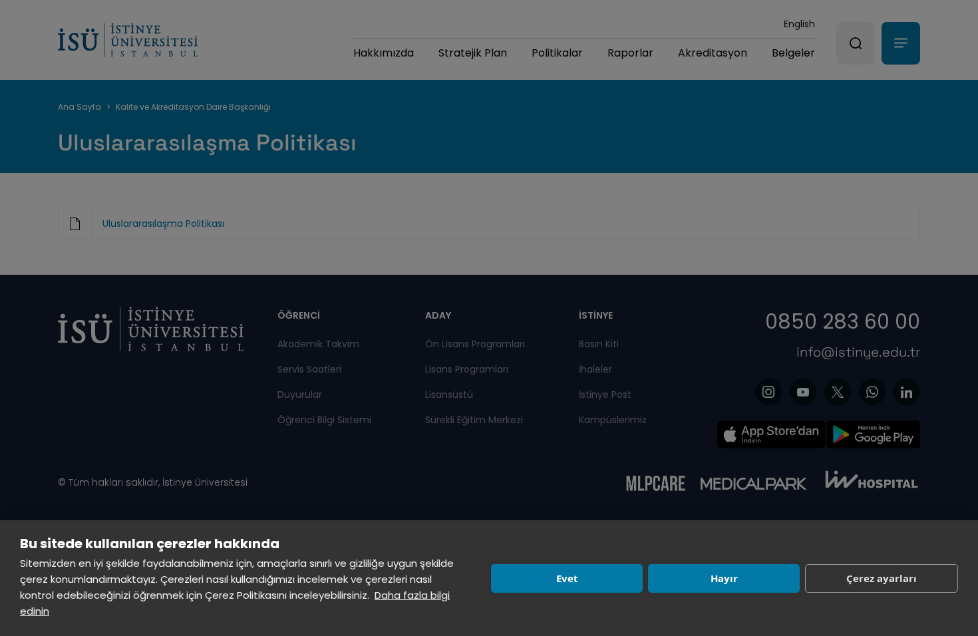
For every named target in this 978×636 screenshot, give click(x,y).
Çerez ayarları (881, 578)
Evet (567, 578)
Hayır (724, 578)
